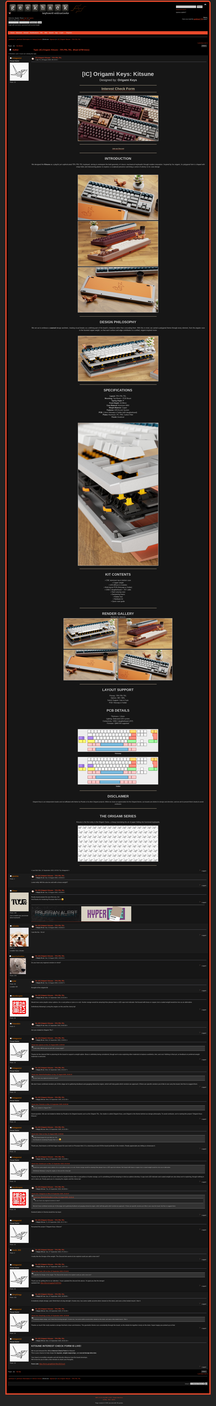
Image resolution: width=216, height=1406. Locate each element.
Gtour (14, 891)
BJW (14, 981)
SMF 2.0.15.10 (99, 1397)
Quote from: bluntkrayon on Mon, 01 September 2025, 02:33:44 (51, 1163)
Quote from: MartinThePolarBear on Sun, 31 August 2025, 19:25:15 (52, 1074)
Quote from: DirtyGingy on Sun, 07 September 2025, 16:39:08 (50, 1315)
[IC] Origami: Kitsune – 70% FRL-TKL (48, 58)
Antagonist (17, 58)
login (25, 18)
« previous (200, 43)
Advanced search (181, 9)
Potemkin (16, 1024)
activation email (24, 20)
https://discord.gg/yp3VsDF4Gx (50, 1283)
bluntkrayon (17, 996)
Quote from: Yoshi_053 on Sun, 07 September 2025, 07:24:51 (50, 1271)
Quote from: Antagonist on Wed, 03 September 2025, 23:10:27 (50, 1193)
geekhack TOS (198, 19)
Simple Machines (118, 1397)
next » (206, 43)
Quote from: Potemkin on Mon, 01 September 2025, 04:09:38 (50, 1104)
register (31, 18)
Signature (53, 39)
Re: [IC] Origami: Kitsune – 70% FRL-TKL (49, 876)
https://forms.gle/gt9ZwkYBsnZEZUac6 (52, 1364)
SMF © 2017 (108, 1397)
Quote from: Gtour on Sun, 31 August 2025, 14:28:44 (47, 1134)
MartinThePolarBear (17, 956)
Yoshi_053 (16, 1250)
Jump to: (187, 1383)
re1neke (15, 926)
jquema (15, 876)
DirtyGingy (17, 1295)
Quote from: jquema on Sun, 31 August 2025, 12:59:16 (48, 1044)
